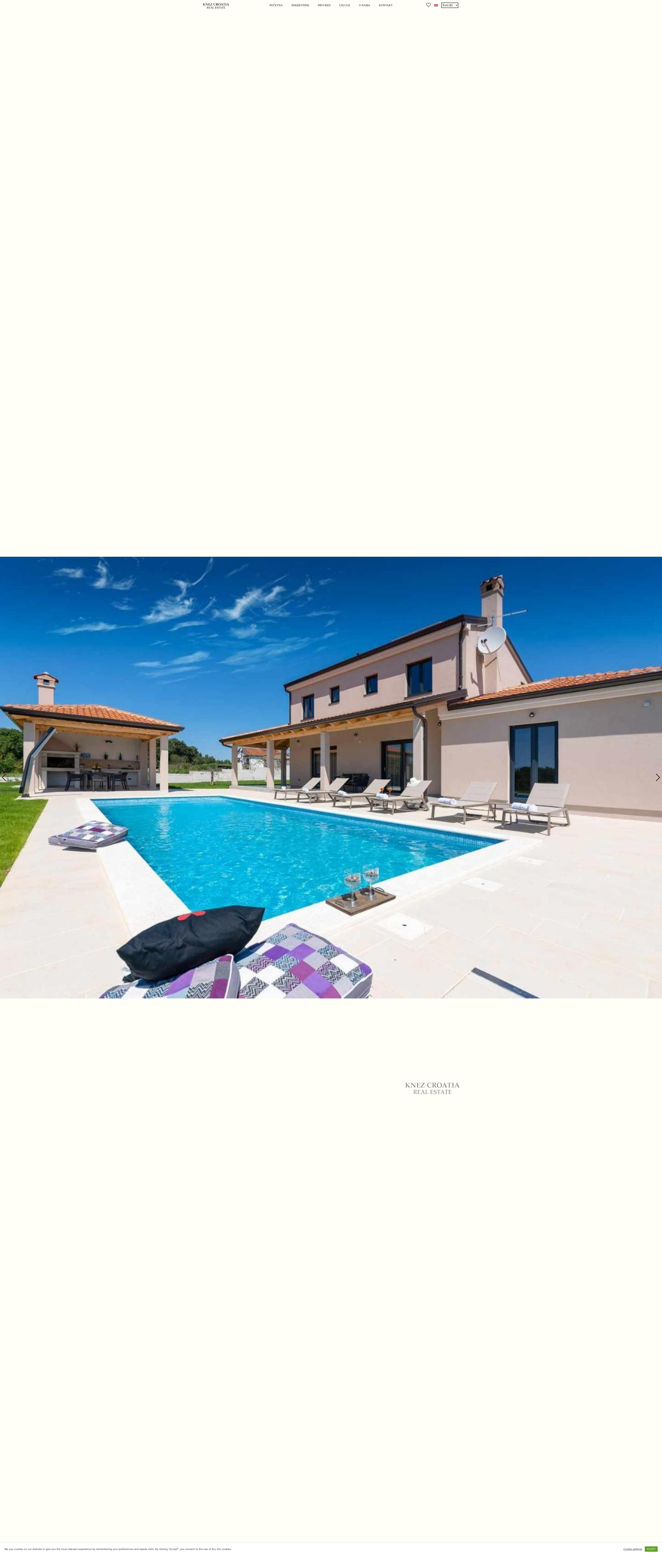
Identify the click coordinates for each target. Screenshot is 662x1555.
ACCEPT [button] (651, 1549)
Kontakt (386, 5)
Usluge (344, 5)
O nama (364, 5)
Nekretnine (300, 5)
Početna (276, 5)
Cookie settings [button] (632, 1549)
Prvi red (324, 5)
